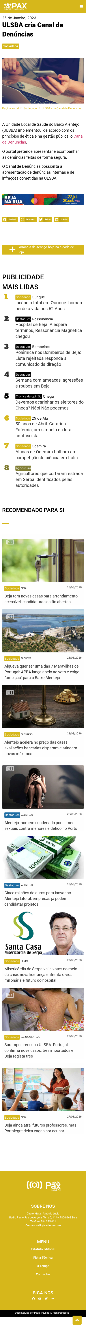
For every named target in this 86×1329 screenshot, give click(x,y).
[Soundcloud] (52, 1298)
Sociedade (10, 46)
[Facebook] (33, 1298)
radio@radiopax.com (48, 1225)
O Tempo (43, 1266)
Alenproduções (61, 1312)
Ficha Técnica (43, 1257)
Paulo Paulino (41, 1312)
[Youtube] (40, 1298)
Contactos (43, 1274)
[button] (81, 6)
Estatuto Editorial (43, 1249)
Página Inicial (10, 108)
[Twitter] (46, 1298)
